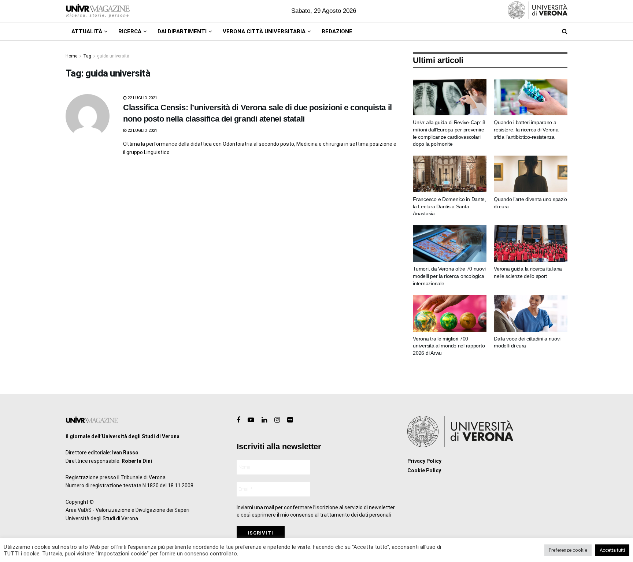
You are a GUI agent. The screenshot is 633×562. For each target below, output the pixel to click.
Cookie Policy (424, 470)
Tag (87, 56)
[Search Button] (564, 31)
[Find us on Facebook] (238, 420)
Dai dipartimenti (182, 31)
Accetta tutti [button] (612, 550)
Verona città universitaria (264, 31)
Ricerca (129, 31)
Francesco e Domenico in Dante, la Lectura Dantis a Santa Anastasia (449, 206)
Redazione (337, 31)
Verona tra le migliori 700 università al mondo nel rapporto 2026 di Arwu (449, 346)
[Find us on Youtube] (251, 420)
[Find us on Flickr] (290, 420)
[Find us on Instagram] (277, 420)
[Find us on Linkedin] (264, 420)
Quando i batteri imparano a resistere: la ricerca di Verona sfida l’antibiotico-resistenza (526, 129)
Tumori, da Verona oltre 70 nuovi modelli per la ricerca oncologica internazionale (449, 276)
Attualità (86, 31)
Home (71, 56)
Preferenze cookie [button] (568, 550)
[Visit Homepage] (98, 11)
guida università (113, 56)
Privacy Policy (424, 461)
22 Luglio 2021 (141, 98)
